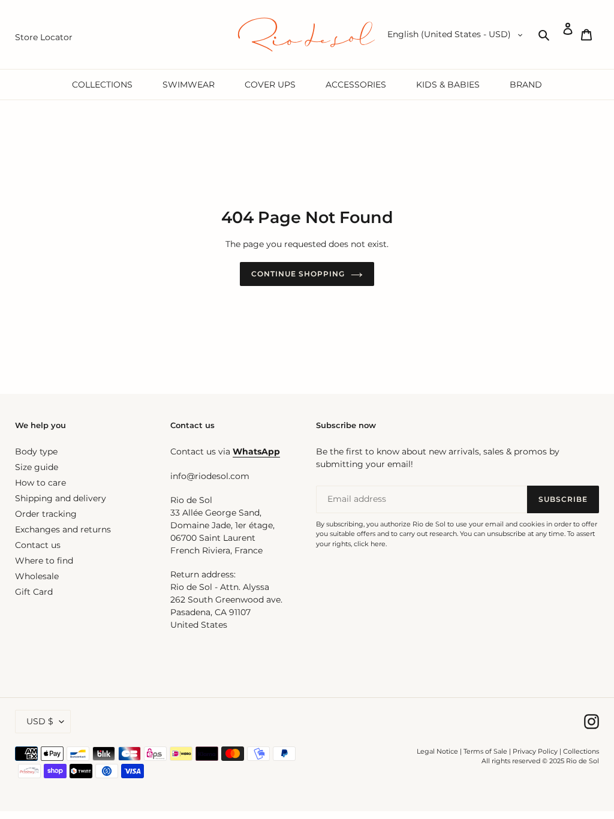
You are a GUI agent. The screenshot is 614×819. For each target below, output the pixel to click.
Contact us (38, 545)
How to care (40, 482)
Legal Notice (437, 751)
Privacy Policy (536, 751)
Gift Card (34, 591)
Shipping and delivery (60, 498)
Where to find (44, 560)
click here (370, 544)
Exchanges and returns (63, 529)
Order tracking (46, 513)
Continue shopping (297, 273)
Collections (581, 751)
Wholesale (37, 576)
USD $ (39, 721)
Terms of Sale (485, 751)
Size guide (36, 467)
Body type (36, 451)
